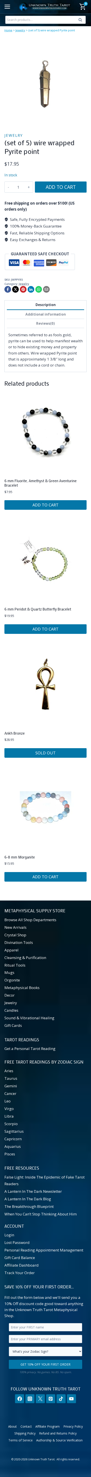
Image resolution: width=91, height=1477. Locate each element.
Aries (8, 1070)
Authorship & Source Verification (59, 1440)
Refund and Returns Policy (58, 1433)
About (12, 1427)
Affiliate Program (47, 1427)
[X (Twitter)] (40, 1398)
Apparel (11, 950)
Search (81, 20)
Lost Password (17, 1242)
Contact (26, 1427)
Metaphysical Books (22, 987)
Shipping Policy (25, 1433)
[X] (15, 289)
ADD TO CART (61, 187)
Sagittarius (14, 1131)
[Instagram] (29, 1398)
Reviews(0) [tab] (45, 323)
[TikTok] (61, 1398)
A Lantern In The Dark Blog (27, 1199)
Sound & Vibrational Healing (29, 1018)
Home (8, 30)
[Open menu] (7, 6)
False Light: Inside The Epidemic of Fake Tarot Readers (44, 1181)
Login (9, 1234)
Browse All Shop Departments (30, 919)
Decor (9, 995)
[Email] (46, 289)
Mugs (9, 972)
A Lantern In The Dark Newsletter (33, 1191)
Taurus (10, 1078)
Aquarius (12, 1146)
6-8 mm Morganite (19, 856)
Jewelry (20, 30)
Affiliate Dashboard (21, 1265)
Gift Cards (13, 1025)
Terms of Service (20, 1440)
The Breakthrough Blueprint (29, 1206)
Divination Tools (18, 942)
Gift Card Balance (19, 1257)
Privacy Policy (73, 1427)
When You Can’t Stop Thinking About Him (40, 1214)
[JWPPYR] (45, 83)
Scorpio (11, 1123)
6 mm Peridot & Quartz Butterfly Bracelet (37, 609)
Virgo (9, 1108)
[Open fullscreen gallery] (82, 120)
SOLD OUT (45, 753)
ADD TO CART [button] (45, 505)
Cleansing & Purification (25, 957)
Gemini (10, 1085)
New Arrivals (15, 927)
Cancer (10, 1093)
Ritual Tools (14, 965)
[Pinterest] (23, 289)
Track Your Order (19, 1272)
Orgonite (12, 980)
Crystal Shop (15, 934)
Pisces (9, 1154)
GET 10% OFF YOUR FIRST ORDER (45, 1364)
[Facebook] (7, 289)
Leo (7, 1101)
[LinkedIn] (31, 289)
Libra (9, 1116)
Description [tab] (46, 304)
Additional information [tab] (45, 314)
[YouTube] (71, 1398)
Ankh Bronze (14, 733)
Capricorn (13, 1138)
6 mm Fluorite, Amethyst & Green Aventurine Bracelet (40, 483)
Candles (11, 1010)
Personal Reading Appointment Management (43, 1250)
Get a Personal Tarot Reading (29, 1048)
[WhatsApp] (38, 289)
